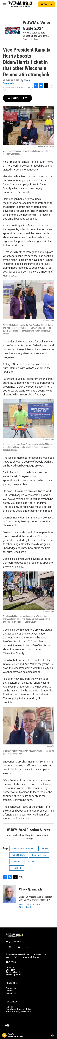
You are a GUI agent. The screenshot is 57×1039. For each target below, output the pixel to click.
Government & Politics (22, 848)
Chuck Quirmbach (30, 889)
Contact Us (11, 988)
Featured (16, 868)
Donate (48, 4)
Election (16, 861)
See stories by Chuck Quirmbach (30, 906)
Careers (9, 991)
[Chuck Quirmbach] (9, 894)
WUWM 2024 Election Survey (28, 830)
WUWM (45, 848)
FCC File (9, 1007)
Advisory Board (13, 972)
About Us (10, 967)
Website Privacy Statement (18, 1011)
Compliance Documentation (19, 1009)
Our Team (10, 970)
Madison (32, 861)
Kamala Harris (39, 855)
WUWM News (18, 855)
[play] (4, 1035)
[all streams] (53, 1035)
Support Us (11, 993)
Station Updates (13, 974)
